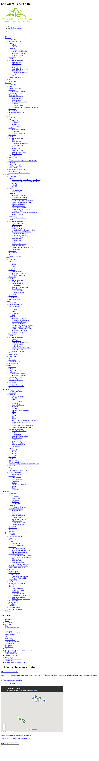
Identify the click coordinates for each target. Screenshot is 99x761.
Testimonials (16, 249)
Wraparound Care (17, 190)
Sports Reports (16, 474)
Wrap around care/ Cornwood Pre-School (25, 107)
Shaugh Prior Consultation (17, 583)
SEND (11, 581)
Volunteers (12, 606)
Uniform (15, 103)
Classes (11, 43)
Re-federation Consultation (20, 564)
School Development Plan (20, 69)
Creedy (14, 264)
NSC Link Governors (19, 244)
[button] (7, 33)
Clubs (10, 188)
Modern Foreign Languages (20, 410)
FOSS (14, 339)
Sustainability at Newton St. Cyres (22, 247)
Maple (14, 311)
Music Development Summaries (18, 566)
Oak (13, 315)
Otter (13, 263)
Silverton (7, 301)
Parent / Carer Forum (18, 443)
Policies (14, 488)
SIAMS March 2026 (15, 462)
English (14, 398)
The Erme (8, 365)
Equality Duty (13, 538)
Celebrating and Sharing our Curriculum (24, 420)
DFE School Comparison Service (11, 683)
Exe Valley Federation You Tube (22, 555)
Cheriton (7, 116)
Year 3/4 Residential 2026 (20, 576)
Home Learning (13, 95)
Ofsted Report (13, 76)
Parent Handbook (17, 150)
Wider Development (18, 133)
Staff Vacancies (13, 600)
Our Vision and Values (15, 41)
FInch (14, 45)
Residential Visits (14, 574)
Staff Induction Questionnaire (21, 599)
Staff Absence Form (18, 597)
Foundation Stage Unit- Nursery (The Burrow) (26, 180)
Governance (12, 547)
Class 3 (14, 185)
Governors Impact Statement (21, 550)
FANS (14, 242)
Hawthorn (15, 313)
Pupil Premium (13, 571)
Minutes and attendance (19, 552)
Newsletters (12, 74)
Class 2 (14, 183)
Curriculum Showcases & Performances (24, 213)
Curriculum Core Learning (20, 320)
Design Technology (18, 405)
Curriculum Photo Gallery (20, 330)
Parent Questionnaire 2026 (17, 567)
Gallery (11, 58)
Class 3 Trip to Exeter (19, 218)
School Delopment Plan (19, 152)
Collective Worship (14, 306)
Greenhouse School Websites (21, 738)
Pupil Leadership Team (19, 207)
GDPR (11, 541)
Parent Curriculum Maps (19, 52)
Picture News (16, 559)
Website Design (5, 738)
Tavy (13, 266)
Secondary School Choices (20, 519)
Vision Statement (17, 145)
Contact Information (15, 88)
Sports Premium (13, 585)
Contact (14, 486)
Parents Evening (13, 363)
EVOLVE (15, 592)
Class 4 (14, 187)
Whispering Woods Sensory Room (19, 173)
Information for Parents (16, 60)
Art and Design (17, 401)
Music (14, 412)
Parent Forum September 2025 (21, 348)
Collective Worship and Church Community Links (24, 464)
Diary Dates (12, 57)
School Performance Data (20, 72)
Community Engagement (20, 237)
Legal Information (25, 735)
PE (13, 413)
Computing (15, 403)
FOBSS (14, 65)
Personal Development (19, 322)
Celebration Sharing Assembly (21, 232)
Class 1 (14, 450)
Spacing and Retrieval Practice (21, 202)
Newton (7, 174)
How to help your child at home (22, 557)
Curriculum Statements (19, 50)
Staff (10, 79)
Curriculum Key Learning (20, 197)
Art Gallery (12, 469)
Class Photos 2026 (14, 162)
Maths (14, 400)
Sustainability (13, 171)
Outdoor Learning (17, 55)
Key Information (10, 533)
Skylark (14, 46)
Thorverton (8, 389)
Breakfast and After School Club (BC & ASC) (23, 161)
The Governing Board (19, 548)
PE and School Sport (18, 206)
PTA (13, 140)
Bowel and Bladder (14, 607)
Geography (15, 406)
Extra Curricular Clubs (15, 93)
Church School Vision (15, 304)
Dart (13, 268)
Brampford (8, 38)
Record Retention (17, 545)
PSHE (14, 415)
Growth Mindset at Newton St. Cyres (23, 230)
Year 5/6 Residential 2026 (20, 578)
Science (14, 419)
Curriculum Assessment (19, 199)
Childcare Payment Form (16, 536)
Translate (19, 28)
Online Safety (16, 67)
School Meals (16, 71)
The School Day (17, 225)
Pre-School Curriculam (19, 484)
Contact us (8, 611)
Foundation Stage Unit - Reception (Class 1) (25, 181)
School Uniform (17, 62)
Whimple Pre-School (18, 522)
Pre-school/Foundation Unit (17, 169)
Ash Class (15, 122)
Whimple (7, 491)
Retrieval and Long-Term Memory (22, 200)
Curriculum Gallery (18, 211)
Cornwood (8, 83)
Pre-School (12, 476)
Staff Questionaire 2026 (19, 588)
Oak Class (15, 124)
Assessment (16, 131)
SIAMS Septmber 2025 (16, 77)
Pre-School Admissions (16, 609)
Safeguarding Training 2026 (20, 595)
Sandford (7, 258)
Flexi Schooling (17, 64)
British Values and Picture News (22, 209)
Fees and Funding (17, 479)
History (14, 408)
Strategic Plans (13, 602)
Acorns (14, 309)
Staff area (11, 586)
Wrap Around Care (14, 299)
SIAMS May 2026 (14, 356)
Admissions (12, 39)
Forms (14, 147)
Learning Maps (17, 271)
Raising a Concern (14, 573)
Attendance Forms (18, 590)
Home (6, 36)
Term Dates (12, 81)
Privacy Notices (17, 543)
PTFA (14, 432)
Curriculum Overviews (19, 53)
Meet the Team (16, 477)
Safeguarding (16, 514)
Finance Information (15, 540)
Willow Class (16, 503)
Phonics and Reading (18, 204)
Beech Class (16, 126)
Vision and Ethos (17, 344)
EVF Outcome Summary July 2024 (11, 680)
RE (13, 417)
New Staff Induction (18, 593)
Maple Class (16, 121)
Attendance (12, 535)
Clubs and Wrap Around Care (18, 470)
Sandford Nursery (14, 297)
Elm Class (15, 500)
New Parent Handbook (19, 235)
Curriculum (12, 48)
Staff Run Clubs (17, 192)
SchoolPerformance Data (9, 672)
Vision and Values (17, 105)
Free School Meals (18, 562)
